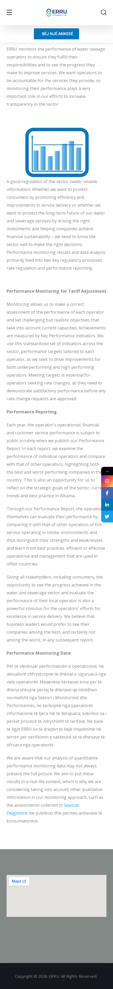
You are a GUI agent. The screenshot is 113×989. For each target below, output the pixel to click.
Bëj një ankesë (56, 33)
